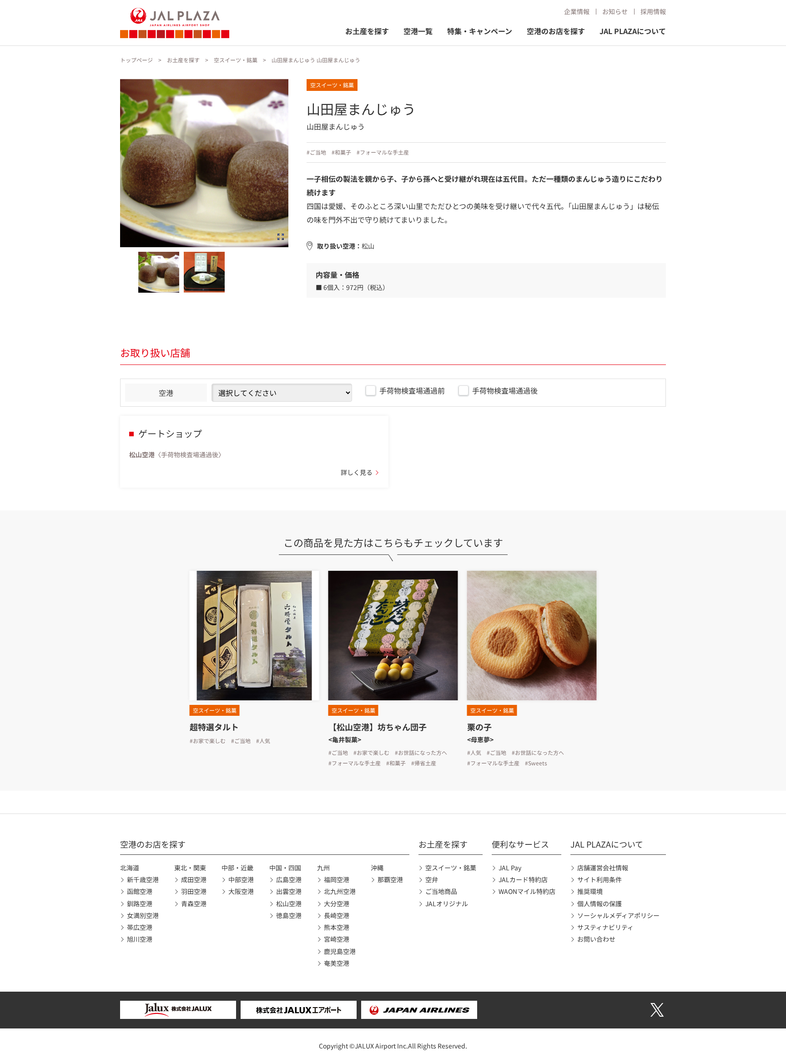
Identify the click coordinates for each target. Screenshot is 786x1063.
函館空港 (139, 891)
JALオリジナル (446, 903)
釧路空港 (139, 903)
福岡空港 (336, 879)
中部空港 (241, 879)
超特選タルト (214, 727)
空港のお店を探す (556, 30)
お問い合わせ (596, 938)
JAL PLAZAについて (633, 30)
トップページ (136, 60)
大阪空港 (241, 891)
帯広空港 (139, 927)
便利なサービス (520, 844)
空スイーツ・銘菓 (235, 60)
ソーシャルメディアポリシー (618, 915)
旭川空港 (139, 938)
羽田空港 (194, 891)
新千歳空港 (143, 879)
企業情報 (577, 11)
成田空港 (194, 879)
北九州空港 (340, 891)
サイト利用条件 (599, 879)
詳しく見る (357, 472)
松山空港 (289, 903)
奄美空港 (336, 963)
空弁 (431, 879)
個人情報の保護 (599, 903)
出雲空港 (289, 891)
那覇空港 (390, 879)
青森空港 (194, 903)
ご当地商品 (441, 891)
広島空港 (289, 879)
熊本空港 (336, 927)
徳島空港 (289, 915)
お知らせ (615, 11)
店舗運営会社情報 (602, 867)
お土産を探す (367, 30)
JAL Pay (510, 867)
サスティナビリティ (605, 927)
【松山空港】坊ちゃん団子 (377, 727)
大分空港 (336, 903)
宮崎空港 (336, 938)
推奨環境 (590, 891)
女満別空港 (143, 915)
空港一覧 (418, 30)
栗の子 (479, 727)
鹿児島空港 (340, 951)
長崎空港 (336, 915)
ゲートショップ (170, 433)
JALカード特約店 (523, 879)
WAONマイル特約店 (527, 891)
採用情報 (653, 11)
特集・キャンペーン (479, 30)
